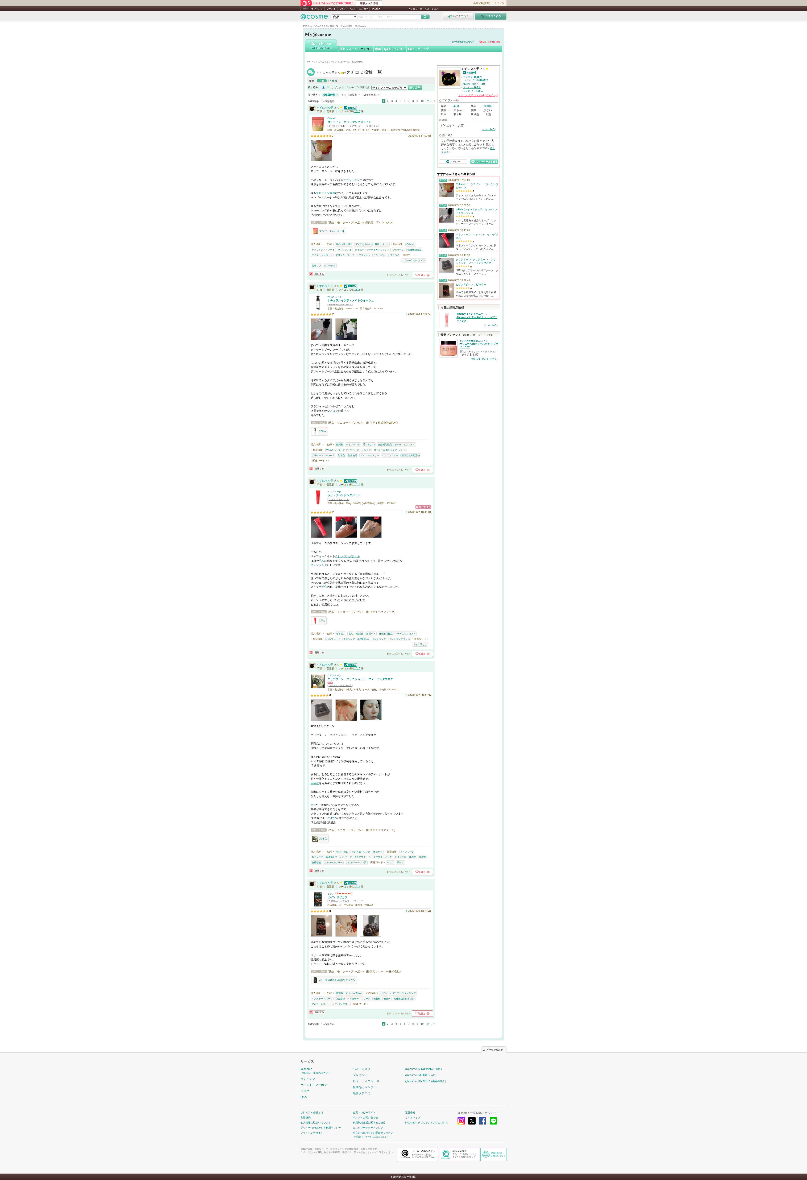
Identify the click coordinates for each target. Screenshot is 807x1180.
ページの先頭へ (495, 1049)
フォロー (399, 49)
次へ (428, 101)
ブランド (331, 8)
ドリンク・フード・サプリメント (353, 255)
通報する (317, 274)
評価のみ (365, 87)
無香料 (422, 857)
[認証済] (350, 107)
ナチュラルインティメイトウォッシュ (350, 300)
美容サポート (382, 244)
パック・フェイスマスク (353, 857)
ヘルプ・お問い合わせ (365, 1117)
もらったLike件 (476, 80)
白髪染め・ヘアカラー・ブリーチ (345, 901)
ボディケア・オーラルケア (357, 450)
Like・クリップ (418, 49)
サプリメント (345, 249)
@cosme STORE (421, 1075)
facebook (482, 1121)
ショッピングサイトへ (423, 507)
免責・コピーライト (364, 1112)
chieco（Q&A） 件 (474, 84)
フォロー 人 (472, 87)
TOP (305, 8)
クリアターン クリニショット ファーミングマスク (360, 679)
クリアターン (334, 675)
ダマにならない (363, 244)
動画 (378, 49)
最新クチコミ (362, 1093)
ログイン (499, 3)
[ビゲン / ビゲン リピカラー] (318, 904)
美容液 (315, 783)
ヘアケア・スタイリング (403, 993)
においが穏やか (354, 993)
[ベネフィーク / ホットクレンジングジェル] (318, 502)
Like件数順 (370, 94)
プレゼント (360, 1075)
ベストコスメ (431, 9)
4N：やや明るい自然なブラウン (337, 980)
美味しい (316, 265)
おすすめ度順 (349, 94)
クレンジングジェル (338, 499)
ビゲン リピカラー (338, 897)
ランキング (317, 8)
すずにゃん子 (349, 72)
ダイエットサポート (322, 255)
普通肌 (488, 106)
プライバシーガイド (312, 1132)
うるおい (340, 633)
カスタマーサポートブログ (368, 1127)
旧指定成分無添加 (410, 455)
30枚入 (323, 838)
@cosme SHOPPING (424, 1069)
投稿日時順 (329, 94)
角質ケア (371, 633)
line (493, 1121)
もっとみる (488, 129)
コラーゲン (353, 180)
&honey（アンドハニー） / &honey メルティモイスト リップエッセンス (476, 317)
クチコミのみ (346, 87)
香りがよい (369, 444)
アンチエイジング (361, 851)
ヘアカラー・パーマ (322, 998)
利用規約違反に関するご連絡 (369, 1122)
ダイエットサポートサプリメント (345, 126)
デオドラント (353, 444)
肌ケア (400, 862)
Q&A (352, 8)
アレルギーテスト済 (356, 862)
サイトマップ (412, 1117)
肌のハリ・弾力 (344, 244)
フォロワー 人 (473, 91)
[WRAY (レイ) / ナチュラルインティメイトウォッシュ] (318, 308)
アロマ (334, 410)
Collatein (331, 118)
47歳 (456, 106)
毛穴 (321, 560)
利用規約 (306, 1117)
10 (422, 101)
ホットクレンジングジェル (343, 495)
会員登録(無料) (481, 3)
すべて (330, 87)
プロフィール (348, 49)
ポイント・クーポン (314, 1084)
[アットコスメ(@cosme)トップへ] (314, 17)
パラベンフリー (390, 455)
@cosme (316, 1071)
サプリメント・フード (323, 249)
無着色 (341, 455)
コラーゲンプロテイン (413, 260)
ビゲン (330, 893)
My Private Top (491, 41)
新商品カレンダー (364, 1087)
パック (390, 862)
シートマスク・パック (340, 685)
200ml (322, 431)
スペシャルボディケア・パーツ (390, 450)
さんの (478, 95)
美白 (346, 851)
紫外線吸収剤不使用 (404, 998)
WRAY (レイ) (334, 296)
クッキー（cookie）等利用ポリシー (321, 1127)
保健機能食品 (414, 249)
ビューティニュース (366, 1081)
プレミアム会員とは (312, 1112)
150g (322, 620)
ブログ (343, 8)
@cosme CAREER (426, 1081)
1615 (357, 111)
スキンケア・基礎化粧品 (356, 639)
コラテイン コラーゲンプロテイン (349, 122)
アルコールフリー (369, 455)
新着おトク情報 (369, 3)
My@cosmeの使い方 (464, 41)
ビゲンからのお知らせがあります (343, 893)
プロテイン (372, 126)
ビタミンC (393, 255)
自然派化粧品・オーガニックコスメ (396, 444)
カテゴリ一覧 (415, 9)
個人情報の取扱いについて (316, 1122)
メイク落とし (420, 644)
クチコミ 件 (472, 76)
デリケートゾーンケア (340, 304)
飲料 (332, 193)
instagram (461, 1121)
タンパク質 (330, 265)
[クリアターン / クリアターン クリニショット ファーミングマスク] (318, 686)
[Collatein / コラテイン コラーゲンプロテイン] (318, 129)
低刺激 (339, 444)
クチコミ (366, 49)
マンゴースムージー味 (331, 231)
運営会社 (410, 1112)
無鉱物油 (352, 455)
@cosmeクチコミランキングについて (426, 1122)
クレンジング (319, 565)
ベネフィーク (334, 491)
